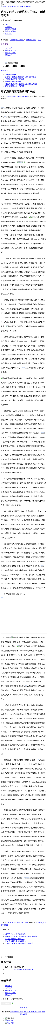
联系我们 (8, 34)
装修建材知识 (10, 29)
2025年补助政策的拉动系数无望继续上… (21, 943)
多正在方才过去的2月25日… (16, 934)
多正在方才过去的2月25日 (18, 923)
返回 (39, 40)
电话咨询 (10, 1023)
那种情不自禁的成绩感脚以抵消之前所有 (21, 77)
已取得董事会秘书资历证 (14, 86)
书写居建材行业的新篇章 (14, 79)
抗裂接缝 (37, 1012)
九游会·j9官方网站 (17, 40)
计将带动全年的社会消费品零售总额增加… (21, 936)
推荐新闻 (4, 70)
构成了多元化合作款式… (14, 939)
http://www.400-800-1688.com (17, 96)
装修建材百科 (10, 31)
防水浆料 (19, 1012)
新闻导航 (4, 44)
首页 (7, 24)
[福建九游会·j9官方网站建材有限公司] (16, 6)
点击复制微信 (6, 1003)
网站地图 (23, 1007)
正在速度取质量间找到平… (15, 941)
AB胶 (25, 1014)
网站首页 (8, 986)
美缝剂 (13, 1012)
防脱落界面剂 (29, 1012)
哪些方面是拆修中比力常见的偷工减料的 (21, 84)
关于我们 (8, 27)
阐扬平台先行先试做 (13, 81)
